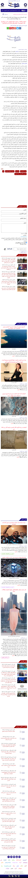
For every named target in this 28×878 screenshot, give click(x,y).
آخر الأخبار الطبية (5, 657)
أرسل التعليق (23, 251)
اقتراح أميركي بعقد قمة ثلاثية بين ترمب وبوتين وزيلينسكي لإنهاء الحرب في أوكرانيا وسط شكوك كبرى (8, 681)
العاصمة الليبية (24, 63)
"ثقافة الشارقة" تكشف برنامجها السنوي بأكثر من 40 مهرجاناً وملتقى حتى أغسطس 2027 (8, 688)
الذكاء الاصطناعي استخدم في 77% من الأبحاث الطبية (14, 557)
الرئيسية (25, 14)
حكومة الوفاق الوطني (9, 171)
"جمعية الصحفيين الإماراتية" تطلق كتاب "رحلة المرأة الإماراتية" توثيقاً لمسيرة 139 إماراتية (8, 695)
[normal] (5, 14)
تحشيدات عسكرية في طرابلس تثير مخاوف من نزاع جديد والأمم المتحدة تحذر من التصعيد (8, 268)
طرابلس (16, 51)
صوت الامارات (23, 171)
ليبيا (3, 171)
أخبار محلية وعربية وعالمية (18, 14)
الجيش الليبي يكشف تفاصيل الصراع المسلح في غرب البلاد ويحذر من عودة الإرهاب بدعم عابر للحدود (8, 261)
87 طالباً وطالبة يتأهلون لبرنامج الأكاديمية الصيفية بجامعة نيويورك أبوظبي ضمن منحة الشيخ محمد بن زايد (8, 674)
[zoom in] (3, 14)
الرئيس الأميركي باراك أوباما (20, 173)
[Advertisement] (14, 190)
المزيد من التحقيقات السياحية (7, 553)
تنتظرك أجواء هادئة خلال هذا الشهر (8, 731)
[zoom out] (7, 14)
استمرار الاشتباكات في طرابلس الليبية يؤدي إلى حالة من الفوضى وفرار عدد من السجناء (8, 283)
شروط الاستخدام (24, 236)
